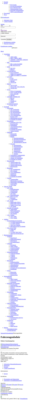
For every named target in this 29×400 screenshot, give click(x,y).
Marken (6, 327)
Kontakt (6, 2)
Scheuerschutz (14, 275)
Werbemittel (10, 316)
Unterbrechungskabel (15, 156)
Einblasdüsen (13, 125)
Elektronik (9, 132)
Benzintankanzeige (18, 141)
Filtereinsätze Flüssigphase (17, 182)
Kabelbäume (13, 135)
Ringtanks (12, 198)
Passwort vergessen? (9, 43)
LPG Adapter (13, 171)
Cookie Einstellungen (9, 368)
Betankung (10, 168)
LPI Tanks (13, 193)
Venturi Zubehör (14, 131)
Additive (6, 219)
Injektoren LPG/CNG (15, 122)
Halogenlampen (14, 305)
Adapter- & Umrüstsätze (16, 158)
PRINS (9, 84)
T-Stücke (12, 255)
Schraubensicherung (15, 289)
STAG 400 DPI (14, 94)
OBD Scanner (14, 279)
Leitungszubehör (14, 249)
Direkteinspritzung (15, 61)
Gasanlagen (7, 54)
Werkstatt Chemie (14, 309)
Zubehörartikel (14, 290)
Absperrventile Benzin (16, 165)
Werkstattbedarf (8, 276)
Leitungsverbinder (15, 248)
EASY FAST (13, 79)
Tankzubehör (13, 209)
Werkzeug (12, 312)
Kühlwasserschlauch (15, 239)
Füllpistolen (13, 175)
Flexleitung (13, 245)
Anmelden (9, 39)
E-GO (11, 78)
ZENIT (12, 102)
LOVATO (9, 77)
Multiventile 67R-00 (15, 203)
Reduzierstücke (14, 250)
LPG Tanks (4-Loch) (12, 196)
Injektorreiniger (14, 310)
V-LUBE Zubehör (15, 223)
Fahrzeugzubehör (11, 303)
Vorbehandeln (13, 285)
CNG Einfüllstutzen (15, 172)
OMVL (12, 99)
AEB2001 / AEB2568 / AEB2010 (19, 59)
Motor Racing (13, 326)
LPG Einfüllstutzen (15, 169)
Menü (2, 51)
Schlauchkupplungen (12, 252)
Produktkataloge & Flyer (16, 317)
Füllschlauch (13, 240)
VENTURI (13, 82)
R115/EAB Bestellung (16, 6)
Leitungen (9, 243)
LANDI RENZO (11, 71)
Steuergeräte (13, 134)
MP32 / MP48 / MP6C (16, 58)
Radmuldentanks (14, 189)
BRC (8, 62)
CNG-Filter (13, 185)
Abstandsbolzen (14, 265)
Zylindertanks (13, 192)
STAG (8, 89)
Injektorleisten (13, 128)
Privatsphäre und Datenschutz (11, 379)
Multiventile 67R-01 (15, 202)
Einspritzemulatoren (19, 138)
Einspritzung (10, 121)
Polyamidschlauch (15, 242)
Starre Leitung (14, 246)
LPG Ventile (10, 201)
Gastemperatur (17, 148)
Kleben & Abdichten (15, 286)
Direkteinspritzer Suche (16, 9)
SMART (12, 81)
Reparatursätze (14, 124)
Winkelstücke (13, 258)
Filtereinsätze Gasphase (16, 181)
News (5, 14)
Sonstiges (12, 259)
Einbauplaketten (14, 315)
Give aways (13, 319)
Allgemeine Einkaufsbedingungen (12, 364)
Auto (11, 322)
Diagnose (9, 277)
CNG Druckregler (15, 114)
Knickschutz (13, 273)
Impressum (6, 365)
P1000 (12, 230)
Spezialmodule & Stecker (20, 142)
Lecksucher (13, 282)
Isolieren (12, 287)
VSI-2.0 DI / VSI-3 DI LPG (17, 86)
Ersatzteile (6, 106)
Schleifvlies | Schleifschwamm (18, 299)
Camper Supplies (8, 21)
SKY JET (12, 68)
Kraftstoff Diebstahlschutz (17, 306)
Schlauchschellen (14, 262)
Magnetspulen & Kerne (16, 118)
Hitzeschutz (13, 272)
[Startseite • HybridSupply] (5, 17)
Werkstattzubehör (11, 307)
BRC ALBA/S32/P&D (16, 64)
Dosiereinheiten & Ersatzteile (14, 220)
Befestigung (10, 260)
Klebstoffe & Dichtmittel (13, 283)
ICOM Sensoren (18, 152)
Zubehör (16, 153)
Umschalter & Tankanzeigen (17, 155)
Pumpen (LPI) (14, 116)
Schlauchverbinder (15, 253)
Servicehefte (13, 313)
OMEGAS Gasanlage (16, 74)
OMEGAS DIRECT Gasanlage (18, 75)
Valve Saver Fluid (11, 228)
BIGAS (12, 98)
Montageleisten (14, 266)
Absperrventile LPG (15, 162)
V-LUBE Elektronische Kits (17, 222)
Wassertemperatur (18, 146)
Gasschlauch (13, 238)
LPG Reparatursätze (15, 112)
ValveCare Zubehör (15, 225)
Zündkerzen (10, 320)
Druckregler (10, 108)
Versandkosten (23, 398)
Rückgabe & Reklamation (17, 10)
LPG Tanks (10, 188)
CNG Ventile (13, 218)
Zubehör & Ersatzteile (12, 208)
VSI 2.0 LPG (13, 85)
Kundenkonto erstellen (9, 42)
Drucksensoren (17, 145)
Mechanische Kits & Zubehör (17, 226)
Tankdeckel (13, 173)
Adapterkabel (17, 151)
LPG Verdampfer (14, 109)
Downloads (7, 13)
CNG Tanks (13, 216)
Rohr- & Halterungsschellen (17, 263)
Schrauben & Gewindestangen (18, 267)
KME (8, 67)
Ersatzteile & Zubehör (16, 119)
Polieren (12, 296)
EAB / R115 (13, 105)
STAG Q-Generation (15, 91)
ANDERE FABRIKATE (13, 96)
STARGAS (13, 101)
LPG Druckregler (14, 111)
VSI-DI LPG (13, 88)
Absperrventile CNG (15, 163)
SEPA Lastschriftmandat (16, 12)
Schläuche (9, 236)
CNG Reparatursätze (15, 115)
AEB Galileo (13, 57)
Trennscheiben (14, 300)
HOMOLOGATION (12, 104)
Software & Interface (15, 280)
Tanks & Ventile (8, 186)
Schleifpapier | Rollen (15, 295)
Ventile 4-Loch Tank (15, 205)
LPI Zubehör (13, 213)
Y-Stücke (12, 256)
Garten (12, 324)
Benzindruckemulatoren (20, 139)
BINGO (12, 69)
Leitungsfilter (13, 183)
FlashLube (13, 229)
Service (6, 3)
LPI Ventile (13, 206)
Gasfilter (9, 178)
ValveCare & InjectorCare (17, 233)
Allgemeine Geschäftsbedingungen (13, 380)
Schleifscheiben (14, 297)
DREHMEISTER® (12, 329)
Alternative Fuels (8, 20)
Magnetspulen (13, 166)
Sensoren (12, 143)
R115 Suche (13, 4)
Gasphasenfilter (14, 179)
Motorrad (12, 323)
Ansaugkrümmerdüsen (16, 126)
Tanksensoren (17, 149)
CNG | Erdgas (10, 215)
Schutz (9, 270)
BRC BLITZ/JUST (15, 65)
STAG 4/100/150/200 (15, 92)
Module (12, 136)
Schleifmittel (10, 292)
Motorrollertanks (14, 195)
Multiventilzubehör (15, 210)
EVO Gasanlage (14, 72)
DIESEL (12, 95)
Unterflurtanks (14, 191)
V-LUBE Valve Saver (16, 232)
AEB (8, 55)
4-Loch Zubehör (14, 212)
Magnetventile (10, 161)
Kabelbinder (13, 269)
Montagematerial (8, 235)
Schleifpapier (13, 293)
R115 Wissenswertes (15, 7)
